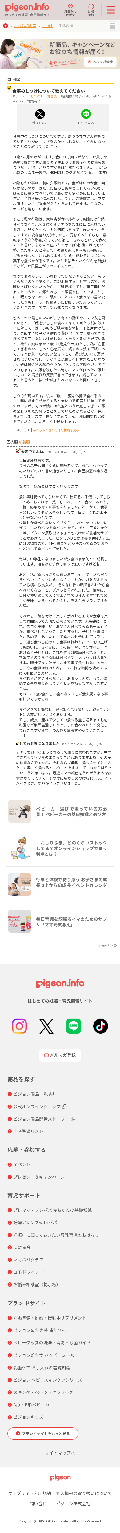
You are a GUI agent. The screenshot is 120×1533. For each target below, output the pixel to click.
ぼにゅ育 (21, 1247)
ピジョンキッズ (28, 1417)
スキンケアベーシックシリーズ (43, 1392)
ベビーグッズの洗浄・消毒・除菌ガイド (52, 1342)
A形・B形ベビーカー (33, 1404)
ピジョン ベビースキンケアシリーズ (47, 1380)
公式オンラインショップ (37, 1106)
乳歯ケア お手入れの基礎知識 (41, 1367)
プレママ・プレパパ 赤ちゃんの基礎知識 (52, 1210)
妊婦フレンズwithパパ (35, 1222)
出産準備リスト (28, 1131)
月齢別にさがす (70, 12)
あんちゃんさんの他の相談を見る (56, 429)
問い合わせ (40, 1503)
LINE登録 (91, 12)
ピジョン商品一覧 (30, 1094)
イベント (21, 1164)
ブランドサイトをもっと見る (46, 1433)
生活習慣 (50, 96)
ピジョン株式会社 (73, 1503)
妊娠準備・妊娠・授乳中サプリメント (49, 1318)
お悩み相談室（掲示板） (37, 1284)
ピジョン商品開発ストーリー (41, 1119)
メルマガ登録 (63, 1055)
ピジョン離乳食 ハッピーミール (43, 1355)
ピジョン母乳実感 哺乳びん (39, 1330)
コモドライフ (26, 1272)
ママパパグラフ (28, 1260)
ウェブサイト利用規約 (29, 1493)
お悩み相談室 (25, 25)
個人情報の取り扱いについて (84, 1493)
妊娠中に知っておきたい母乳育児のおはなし (56, 1235)
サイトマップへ (60, 1453)
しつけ (47, 25)
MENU (112, 26)
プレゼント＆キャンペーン (39, 1177)
